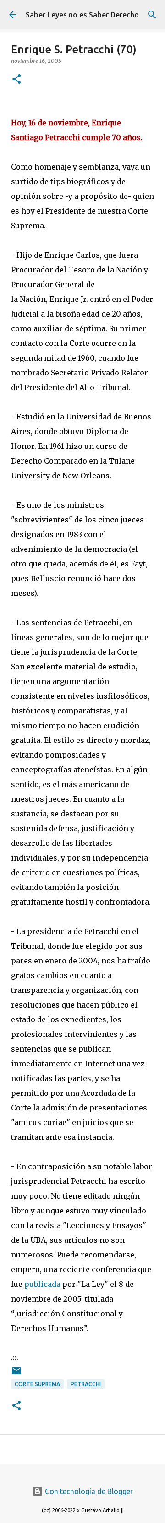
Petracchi (86, 1384)
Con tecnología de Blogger (88, 1491)
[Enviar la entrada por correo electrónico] (16, 1374)
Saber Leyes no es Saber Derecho (82, 15)
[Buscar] (152, 15)
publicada (42, 1284)
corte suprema (37, 1384)
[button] (16, 80)
